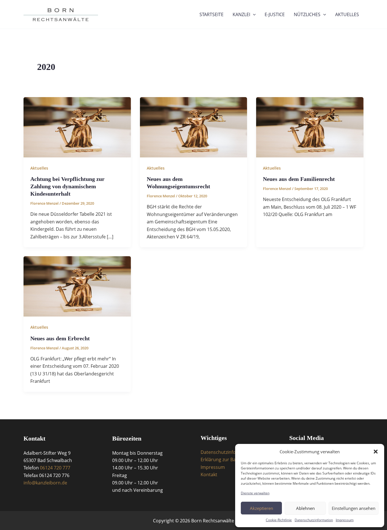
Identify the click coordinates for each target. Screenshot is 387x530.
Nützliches (307, 14)
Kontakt (209, 474)
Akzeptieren (261, 508)
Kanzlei (241, 14)
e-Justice (275, 14)
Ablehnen (305, 508)
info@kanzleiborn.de (45, 483)
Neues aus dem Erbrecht (60, 338)
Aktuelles (347, 14)
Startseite (211, 14)
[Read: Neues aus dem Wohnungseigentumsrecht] (193, 127)
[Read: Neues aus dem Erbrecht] (77, 286)
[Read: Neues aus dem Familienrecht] (309, 127)
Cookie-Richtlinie (279, 520)
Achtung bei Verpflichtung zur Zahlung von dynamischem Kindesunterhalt (67, 186)
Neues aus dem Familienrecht (299, 179)
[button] (376, 451)
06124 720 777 (55, 468)
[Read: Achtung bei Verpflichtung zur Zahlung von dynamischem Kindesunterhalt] (77, 127)
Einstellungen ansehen (353, 508)
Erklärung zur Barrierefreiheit (232, 459)
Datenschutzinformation (314, 520)
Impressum (345, 520)
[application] (253, 14)
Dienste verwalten (255, 493)
